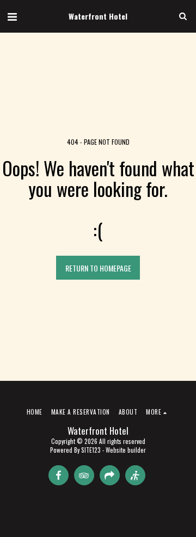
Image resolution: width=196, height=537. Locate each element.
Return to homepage (98, 268)
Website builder (126, 450)
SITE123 (91, 450)
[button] (12, 16)
